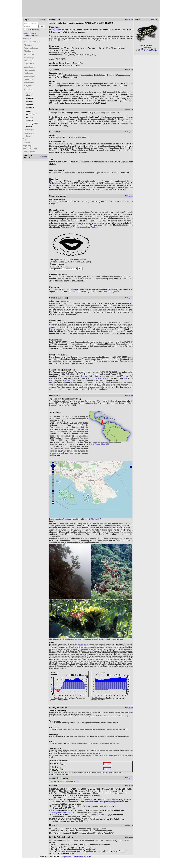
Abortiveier (113, 289)
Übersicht (30, 92)
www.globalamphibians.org (63, 812)
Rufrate (84, 376)
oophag (98, 221)
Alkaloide (85, 181)
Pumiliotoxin (66, 183)
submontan (109, 526)
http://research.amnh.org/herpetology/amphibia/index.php (104, 802)
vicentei (29, 127)
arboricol (125, 303)
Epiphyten (53, 329)
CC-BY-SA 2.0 (95, 519)
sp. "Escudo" (31, 114)
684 (107, 444)
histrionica (30, 101)
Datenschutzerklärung (82, 857)
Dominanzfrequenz (98, 378)
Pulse (51, 380)
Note (125, 378)
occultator (30, 108)
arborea (29, 95)
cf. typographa (32, 123)
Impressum (66, 857)
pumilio (29, 111)
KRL (75, 137)
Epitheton (57, 30)
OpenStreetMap (64, 519)
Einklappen (43, 19)
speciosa (29, 117)
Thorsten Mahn (100, 444)
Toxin (51, 183)
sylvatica (29, 120)
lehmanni (29, 105)
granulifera (30, 98)
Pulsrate (66, 380)
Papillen (94, 227)
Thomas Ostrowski (57, 781)
